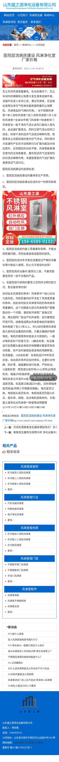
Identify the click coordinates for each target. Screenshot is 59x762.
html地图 (38, 742)
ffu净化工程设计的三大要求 (22, 686)
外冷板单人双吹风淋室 (19, 484)
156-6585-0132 (41, 378)
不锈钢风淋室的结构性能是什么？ (25, 657)
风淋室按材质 (29, 528)
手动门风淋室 (14, 576)
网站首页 (9, 15)
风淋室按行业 (29, 497)
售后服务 (22, 22)
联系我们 (36, 22)
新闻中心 (49, 15)
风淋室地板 (13, 595)
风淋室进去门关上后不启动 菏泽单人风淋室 (30, 680)
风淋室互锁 (13, 606)
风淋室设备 (35, 15)
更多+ (10, 489)
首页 (16, 45)
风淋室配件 (29, 589)
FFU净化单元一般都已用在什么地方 (26, 645)
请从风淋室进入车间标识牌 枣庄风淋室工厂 (30, 651)
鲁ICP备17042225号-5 (21, 747)
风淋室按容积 (29, 466)
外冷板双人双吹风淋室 (19, 472)
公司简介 (22, 15)
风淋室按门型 (29, 558)
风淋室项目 (9, 22)
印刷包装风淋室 (16, 509)
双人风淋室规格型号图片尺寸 (23, 639)
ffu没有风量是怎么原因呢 (21, 674)
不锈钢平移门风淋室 (18, 564)
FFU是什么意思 (16, 634)
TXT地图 (28, 742)
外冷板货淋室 (14, 545)
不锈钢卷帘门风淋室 (18, 570)
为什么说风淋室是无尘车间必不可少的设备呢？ (32, 668)
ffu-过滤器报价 (15, 663)
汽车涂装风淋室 (16, 503)
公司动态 (40, 45)
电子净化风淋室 (16, 514)
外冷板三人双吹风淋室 (19, 478)
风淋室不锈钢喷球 (17, 601)
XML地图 (19, 742)
